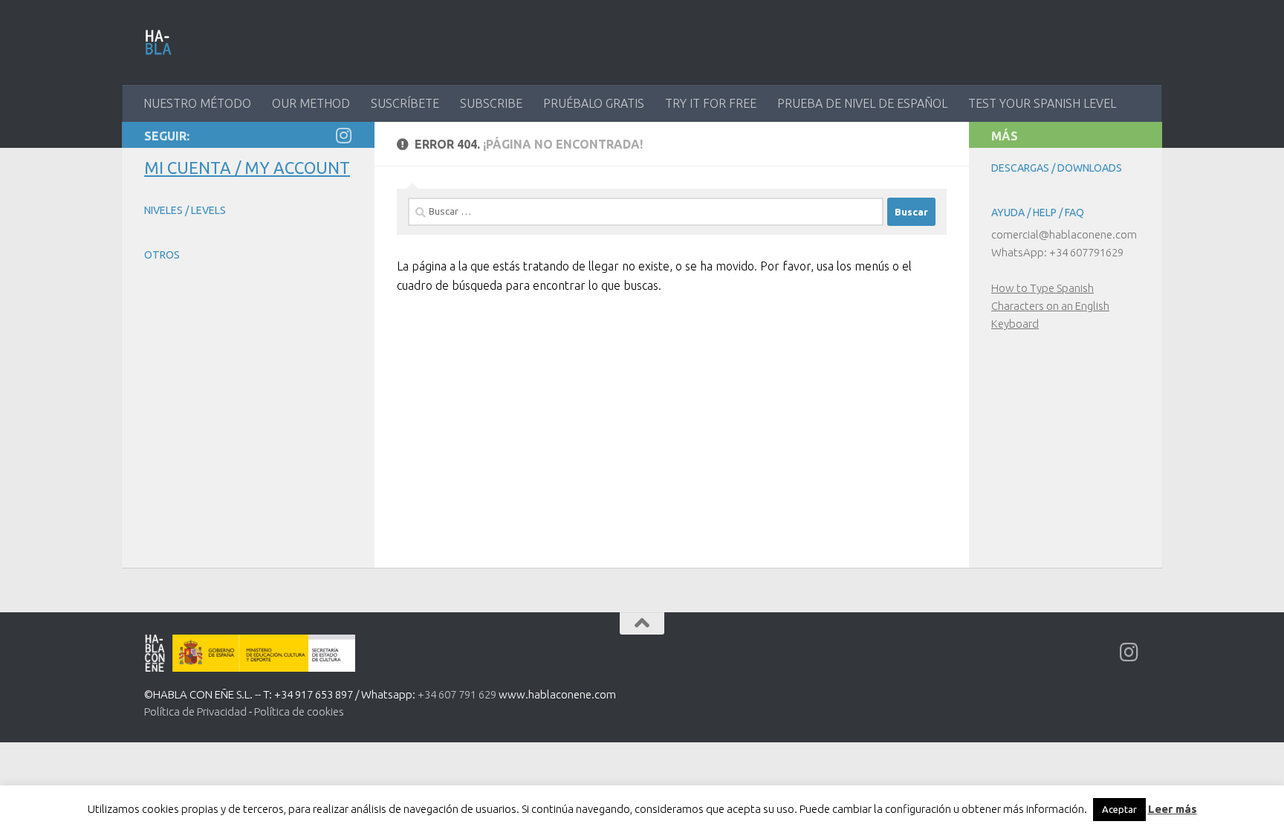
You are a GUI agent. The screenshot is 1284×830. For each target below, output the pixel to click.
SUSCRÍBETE (405, 103)
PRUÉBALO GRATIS (593, 103)
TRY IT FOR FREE (710, 103)
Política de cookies (299, 711)
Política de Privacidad (195, 711)
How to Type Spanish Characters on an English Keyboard (1050, 306)
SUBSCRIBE (491, 103)
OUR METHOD (311, 103)
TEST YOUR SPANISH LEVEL (1042, 103)
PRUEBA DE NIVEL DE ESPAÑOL (862, 103)
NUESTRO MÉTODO (197, 103)
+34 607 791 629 (457, 694)
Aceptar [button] (1119, 809)
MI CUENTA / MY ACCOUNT (247, 167)
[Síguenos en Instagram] (343, 135)
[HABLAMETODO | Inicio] (158, 42)
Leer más (1172, 809)
